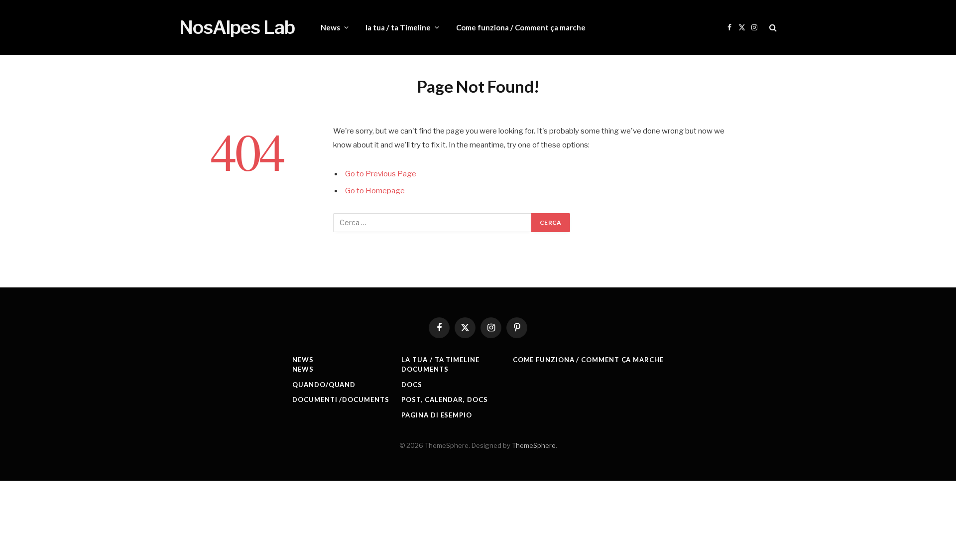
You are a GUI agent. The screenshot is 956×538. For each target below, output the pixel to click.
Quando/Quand (324, 385)
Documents (424, 369)
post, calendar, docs (444, 400)
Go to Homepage (375, 190)
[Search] (772, 27)
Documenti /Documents (340, 400)
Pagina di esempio (436, 415)
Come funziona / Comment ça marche (521, 27)
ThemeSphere (534, 445)
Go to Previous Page (380, 173)
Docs (411, 385)
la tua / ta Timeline (398, 27)
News (330, 27)
